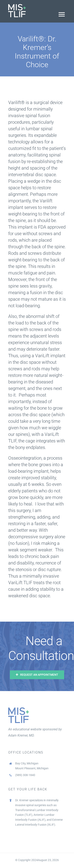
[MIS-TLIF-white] (17, 6)
